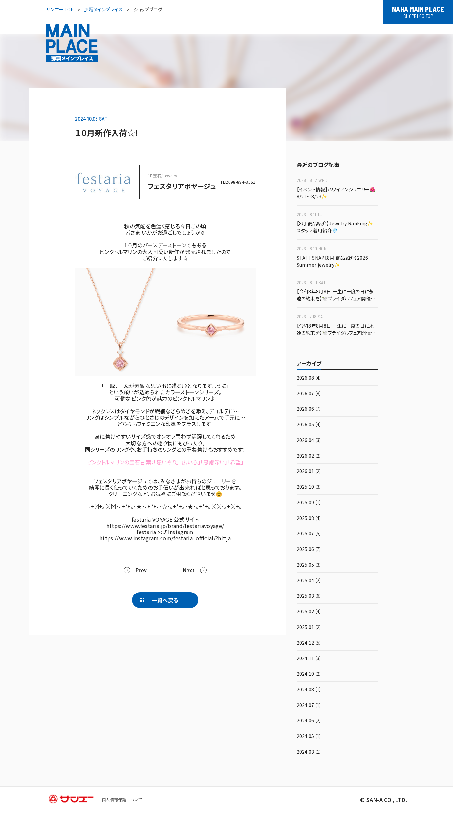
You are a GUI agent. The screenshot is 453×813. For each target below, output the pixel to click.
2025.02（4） (309, 612)
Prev (141, 570)
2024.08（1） (309, 690)
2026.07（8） (309, 394)
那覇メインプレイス (103, 9)
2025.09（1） (309, 503)
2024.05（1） (309, 736)
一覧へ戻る (165, 600)
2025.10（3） (309, 487)
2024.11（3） (309, 658)
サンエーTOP (60, 9)
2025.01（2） (309, 627)
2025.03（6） (309, 596)
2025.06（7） (309, 549)
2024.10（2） (309, 674)
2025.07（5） (309, 534)
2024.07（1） (309, 705)
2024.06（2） (309, 721)
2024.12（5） (309, 643)
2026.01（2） (309, 471)
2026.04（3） (309, 440)
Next (189, 570)
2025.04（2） (309, 581)
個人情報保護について (122, 799)
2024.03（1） (309, 752)
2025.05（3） (309, 565)
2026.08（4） (309, 378)
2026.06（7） (309, 409)
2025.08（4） (309, 518)
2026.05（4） (309, 425)
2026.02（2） (309, 456)
